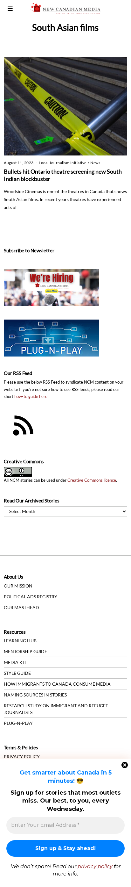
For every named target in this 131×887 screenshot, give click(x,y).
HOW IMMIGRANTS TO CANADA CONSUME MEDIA (57, 684)
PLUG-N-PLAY (18, 723)
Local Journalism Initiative (62, 162)
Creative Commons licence (91, 480)
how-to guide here (30, 396)
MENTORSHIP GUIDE (25, 651)
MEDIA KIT (15, 662)
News (95, 162)
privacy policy (95, 866)
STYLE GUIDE (17, 673)
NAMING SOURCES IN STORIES (35, 694)
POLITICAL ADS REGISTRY (30, 596)
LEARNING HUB (20, 640)
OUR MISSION (18, 585)
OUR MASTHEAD (21, 607)
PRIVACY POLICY (22, 756)
